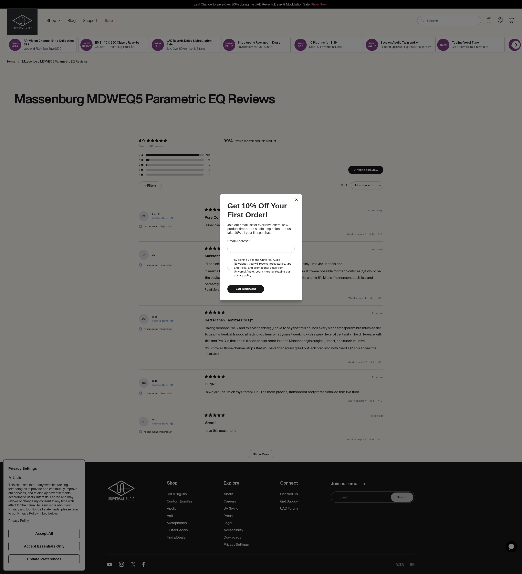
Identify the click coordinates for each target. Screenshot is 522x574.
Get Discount (246, 289)
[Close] (296, 200)
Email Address (238, 241)
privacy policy (242, 275)
